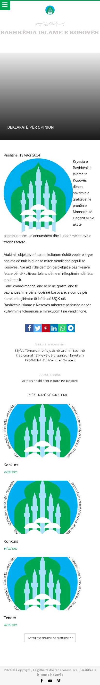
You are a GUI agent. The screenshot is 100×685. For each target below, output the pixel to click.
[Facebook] (41, 681)
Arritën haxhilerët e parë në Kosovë (50, 378)
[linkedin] (54, 328)
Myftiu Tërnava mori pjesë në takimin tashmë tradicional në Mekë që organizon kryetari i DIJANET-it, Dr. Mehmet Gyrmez (50, 352)
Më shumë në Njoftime (48, 395)
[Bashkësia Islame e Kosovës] (49, 5)
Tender (10, 617)
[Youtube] (50, 681)
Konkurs (11, 464)
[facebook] (29, 328)
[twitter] (37, 328)
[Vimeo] (58, 681)
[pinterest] (46, 328)
